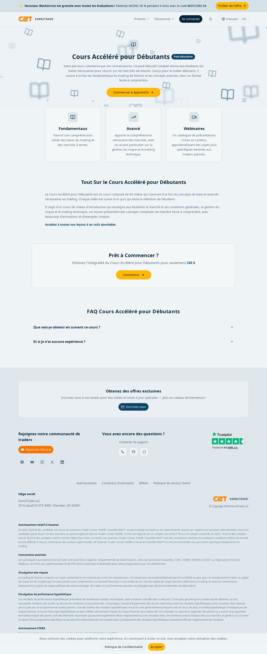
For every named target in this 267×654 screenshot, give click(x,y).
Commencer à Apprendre (131, 92)
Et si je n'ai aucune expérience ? (59, 341)
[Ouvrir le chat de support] (144, 452)
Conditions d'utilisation (118, 483)
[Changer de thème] (210, 19)
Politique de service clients (172, 483)
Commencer (131, 275)
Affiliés (143, 483)
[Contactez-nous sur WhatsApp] (122, 452)
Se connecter (191, 19)
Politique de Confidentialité (124, 647)
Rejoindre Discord (38, 450)
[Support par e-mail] (133, 452)
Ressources (162, 19)
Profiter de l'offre (230, 6)
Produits (140, 19)
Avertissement (87, 483)
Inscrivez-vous (136, 407)
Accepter (156, 647)
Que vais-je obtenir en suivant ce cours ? (66, 327)
